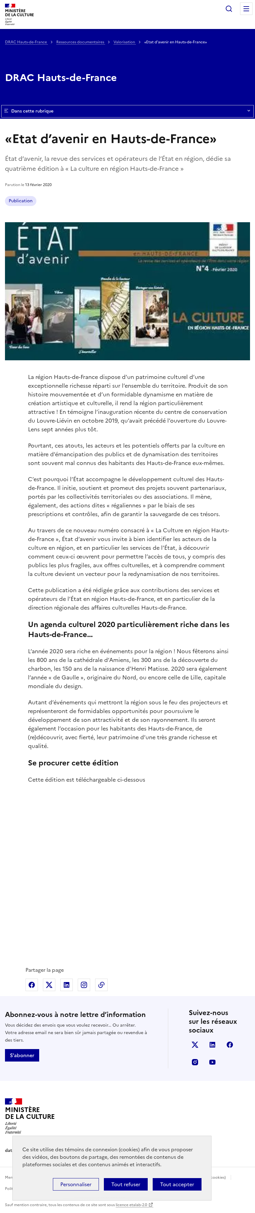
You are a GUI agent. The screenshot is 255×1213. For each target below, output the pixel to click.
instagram (195, 1062)
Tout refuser (125, 1184)
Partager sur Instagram (84, 985)
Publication (21, 201)
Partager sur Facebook (32, 985)
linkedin (212, 1044)
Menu (246, 8)
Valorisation (125, 42)
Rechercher (229, 8)
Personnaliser (75, 1184)
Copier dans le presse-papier (101, 985)
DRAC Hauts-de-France (26, 42)
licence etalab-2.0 (131, 1205)
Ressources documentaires (80, 42)
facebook (230, 1044)
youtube (212, 1062)
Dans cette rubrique (32, 111)
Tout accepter (177, 1184)
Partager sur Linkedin (66, 985)
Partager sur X (49, 985)
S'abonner (22, 1055)
